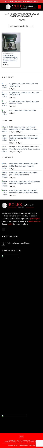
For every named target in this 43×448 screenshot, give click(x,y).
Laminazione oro (27, 442)
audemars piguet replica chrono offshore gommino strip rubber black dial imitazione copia (10, 58)
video (10, 224)
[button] (3, 6)
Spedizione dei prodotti (26, 440)
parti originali (35, 219)
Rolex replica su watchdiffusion (18, 243)
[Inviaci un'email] (3, 229)
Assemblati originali (12, 442)
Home (6, 14)
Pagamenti (11, 440)
